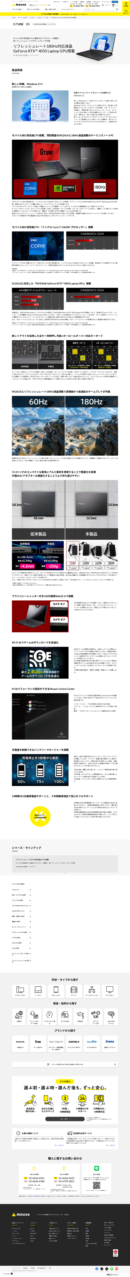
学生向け (80, 1021)
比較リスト (126, 13)
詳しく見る (64, 1119)
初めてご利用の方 (108, 1222)
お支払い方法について (54, 1231)
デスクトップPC (20, 995)
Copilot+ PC (16, 889)
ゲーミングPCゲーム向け (34, 1022)
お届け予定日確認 (108, 1235)
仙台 (87, 1228)
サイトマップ (107, 1245)
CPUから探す (16, 937)
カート (116, 5)
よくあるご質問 (53, 1241)
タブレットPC (56, 995)
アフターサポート (106, 1)
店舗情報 (89, 1)
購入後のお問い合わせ (73, 1228)
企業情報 (82, 1)
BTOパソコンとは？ (109, 1225)
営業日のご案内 (53, 1236)
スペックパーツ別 (96, 1022)
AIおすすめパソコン (18, 911)
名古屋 (87, 1238)
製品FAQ (69, 1233)
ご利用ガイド (65, 1)
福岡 (87, 1246)
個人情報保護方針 (41, 1268)
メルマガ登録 (74, 1)
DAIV (31, 1236)
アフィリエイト (108, 1230)
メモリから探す (17, 943)
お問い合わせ (96, 1)
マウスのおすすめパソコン (20, 905)
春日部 (87, 1236)
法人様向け (115, 1)
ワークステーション (92, 995)
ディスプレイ (110, 995)
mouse (32, 1228)
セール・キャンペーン (68, 9)
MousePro (33, 1238)
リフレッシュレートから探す (20, 961)
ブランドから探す (17, 9)
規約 (50, 1268)
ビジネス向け (65, 1021)
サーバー (74, 995)
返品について (52, 1238)
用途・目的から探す (50, 9)
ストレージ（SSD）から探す (20, 954)
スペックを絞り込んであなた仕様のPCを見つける (67, 1064)
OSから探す (15, 948)
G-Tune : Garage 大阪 (91, 1243)
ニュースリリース (16, 1268)
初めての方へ (57, 1)
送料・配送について (54, 1233)
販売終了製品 (107, 1240)
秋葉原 (87, 1231)
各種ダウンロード (71, 1236)
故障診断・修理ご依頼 (73, 1231)
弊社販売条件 (37, 1196)
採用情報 (32, 1268)
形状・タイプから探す (33, 9)
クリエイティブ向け (49, 1022)
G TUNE (32, 1231)
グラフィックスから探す (20, 932)
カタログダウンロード (110, 1237)
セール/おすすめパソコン (18, 1243)
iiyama (32, 1241)
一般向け (19, 1021)
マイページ (107, 5)
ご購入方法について (54, 1228)
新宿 (87, 1233)
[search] (116, 9)
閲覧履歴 (126, 6)
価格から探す (16, 921)
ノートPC (38, 995)
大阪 (87, 1241)
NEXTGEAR (33, 1233)
